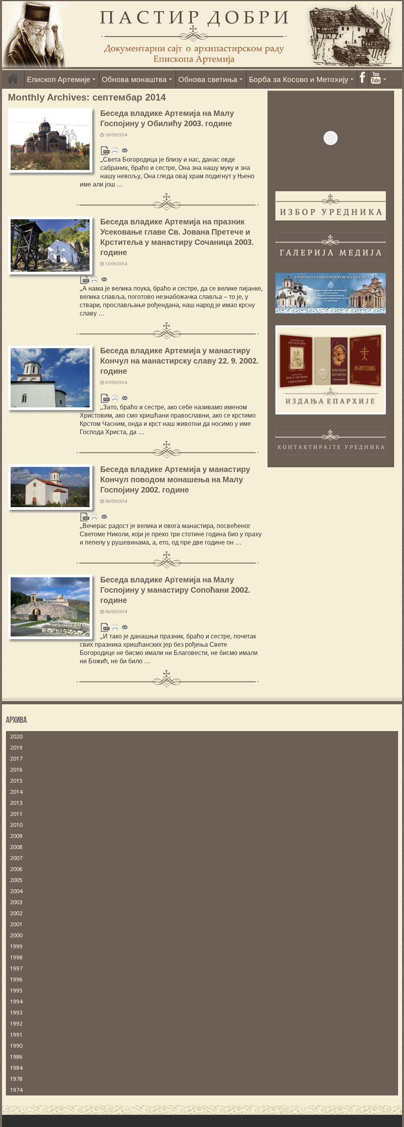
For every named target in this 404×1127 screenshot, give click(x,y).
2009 (16, 836)
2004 (16, 891)
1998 (16, 957)
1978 (16, 1078)
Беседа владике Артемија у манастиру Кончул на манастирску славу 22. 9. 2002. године (179, 361)
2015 (16, 780)
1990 (16, 1045)
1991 (16, 1034)
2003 (16, 902)
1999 (16, 946)
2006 (16, 869)
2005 (16, 880)
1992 (16, 1023)
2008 (16, 847)
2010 (16, 824)
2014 (16, 791)
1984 (16, 1067)
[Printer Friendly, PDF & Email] (115, 150)
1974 (16, 1089)
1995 (16, 990)
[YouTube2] (378, 78)
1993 (16, 1012)
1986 (16, 1056)
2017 (16, 758)
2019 (16, 747)
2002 (16, 913)
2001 (16, 924)
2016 (16, 769)
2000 (16, 935)
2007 (16, 858)
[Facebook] (362, 78)
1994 (16, 1001)
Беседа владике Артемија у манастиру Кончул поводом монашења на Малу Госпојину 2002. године (175, 479)
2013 (16, 802)
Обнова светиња (208, 79)
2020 (16, 736)
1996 (16, 979)
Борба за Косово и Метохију (298, 79)
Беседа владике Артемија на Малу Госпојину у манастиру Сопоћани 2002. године (175, 590)
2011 (16, 813)
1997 (16, 968)
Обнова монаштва (134, 79)
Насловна (13, 78)
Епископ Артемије (58, 79)
